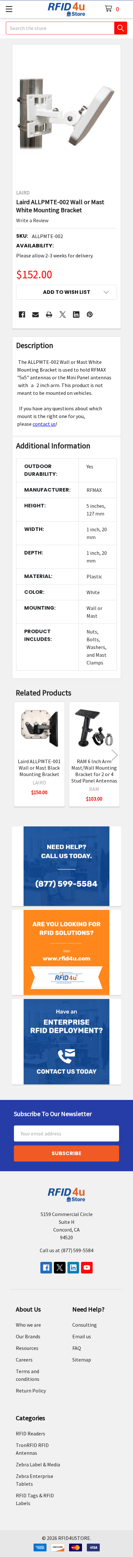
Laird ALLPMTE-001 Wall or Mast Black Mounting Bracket (39, 767)
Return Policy (31, 1390)
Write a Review (32, 220)
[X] (62, 314)
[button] (66, 292)
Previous (18, 755)
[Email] (35, 314)
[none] (66, 115)
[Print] (49, 314)
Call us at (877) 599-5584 (66, 1250)
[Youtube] (87, 1267)
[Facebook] (22, 314)
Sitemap (81, 1359)
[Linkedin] (76, 314)
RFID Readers (30, 1433)
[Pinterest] (90, 314)
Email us (81, 1336)
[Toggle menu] (9, 9)
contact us (44, 424)
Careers (24, 1359)
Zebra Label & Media (38, 1464)
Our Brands (28, 1336)
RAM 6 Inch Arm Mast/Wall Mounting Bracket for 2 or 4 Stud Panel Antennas (94, 771)
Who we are (28, 1325)
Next (114, 755)
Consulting (84, 1325)
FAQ (76, 1348)
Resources (27, 1348)
